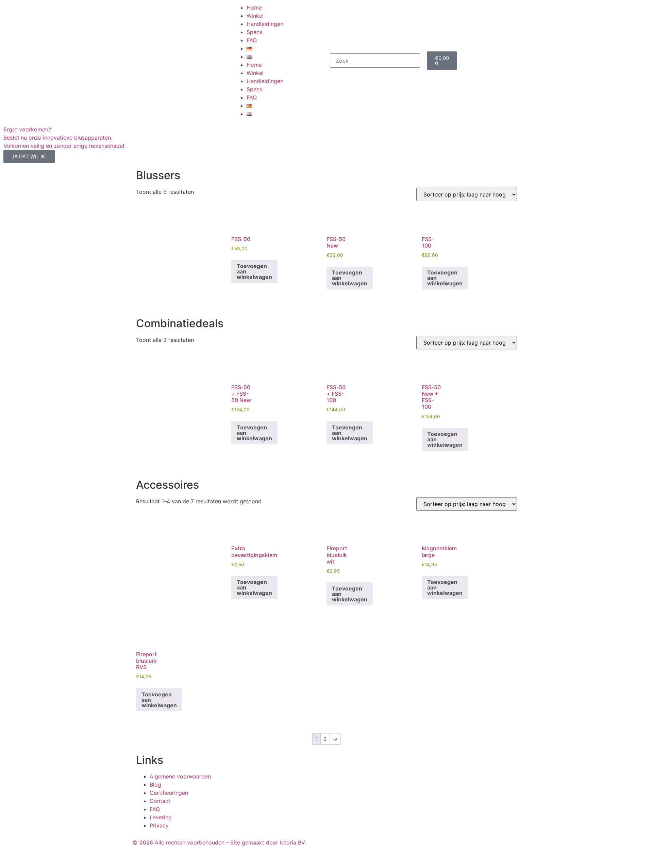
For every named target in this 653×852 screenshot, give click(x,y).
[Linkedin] (372, 841)
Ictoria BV (292, 842)
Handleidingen (265, 23)
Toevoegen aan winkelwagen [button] (254, 271)
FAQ (252, 40)
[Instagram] (353, 841)
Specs (254, 32)
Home (254, 7)
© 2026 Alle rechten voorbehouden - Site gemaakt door (206, 842)
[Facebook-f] (335, 841)
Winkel (255, 15)
